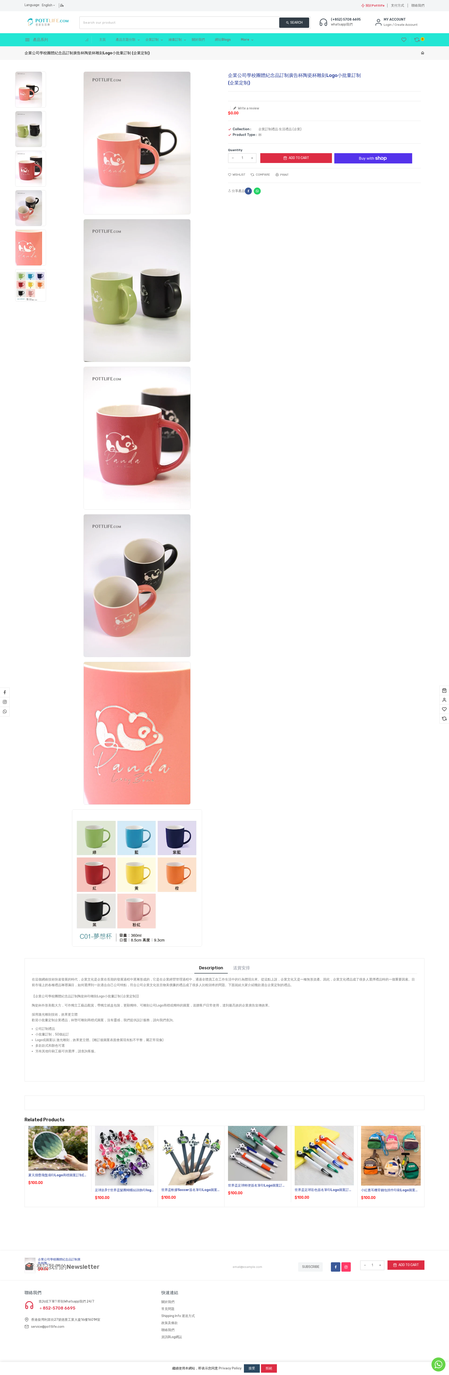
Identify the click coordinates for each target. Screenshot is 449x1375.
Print (284, 175)
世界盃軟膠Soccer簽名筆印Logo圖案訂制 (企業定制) (191, 1190)
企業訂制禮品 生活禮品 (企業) (279, 129)
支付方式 (397, 5)
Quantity (235, 150)
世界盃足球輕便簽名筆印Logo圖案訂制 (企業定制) (257, 1185)
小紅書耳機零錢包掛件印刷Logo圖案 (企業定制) (388, 1190)
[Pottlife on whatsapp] (4, 711)
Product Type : (245, 135)
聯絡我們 (417, 5)
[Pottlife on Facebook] (4, 692)
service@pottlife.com (47, 1327)
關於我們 (167, 1302)
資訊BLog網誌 (171, 1337)
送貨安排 (241, 968)
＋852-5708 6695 (57, 1308)
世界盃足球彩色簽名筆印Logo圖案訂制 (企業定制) (323, 1190)
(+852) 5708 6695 (346, 20)
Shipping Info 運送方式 (178, 1316)
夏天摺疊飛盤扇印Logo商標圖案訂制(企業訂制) (57, 1175)
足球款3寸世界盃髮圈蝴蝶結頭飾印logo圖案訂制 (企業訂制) (124, 1190)
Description (211, 968)
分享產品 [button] (238, 191)
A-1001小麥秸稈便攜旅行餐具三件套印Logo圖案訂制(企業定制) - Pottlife (409, 1343)
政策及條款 (169, 1323)
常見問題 (167, 1309)
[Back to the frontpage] (422, 53)
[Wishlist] (444, 709)
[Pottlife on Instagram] (4, 702)
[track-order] (62, 5)
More (245, 40)
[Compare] (444, 718)
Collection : (242, 129)
